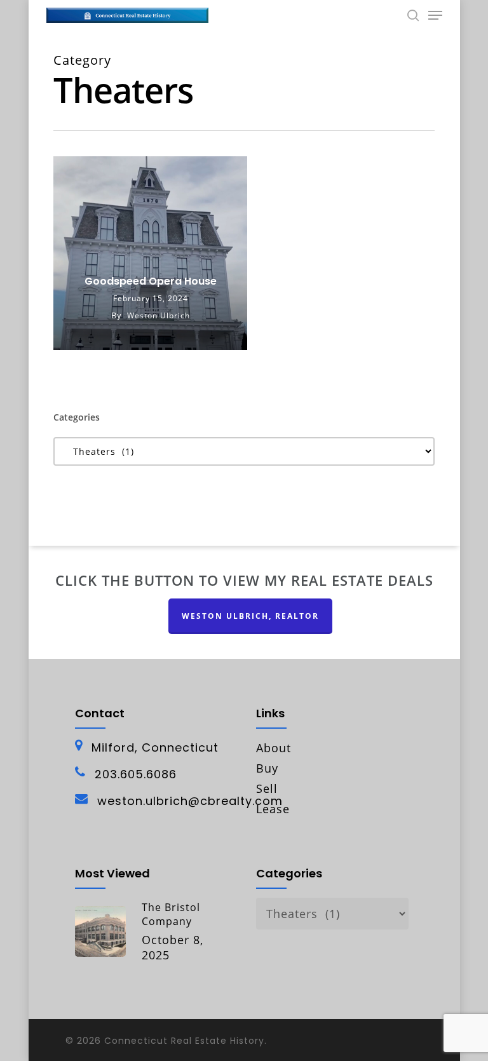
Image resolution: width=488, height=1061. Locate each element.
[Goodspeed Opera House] (150, 253)
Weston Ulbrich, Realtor (250, 616)
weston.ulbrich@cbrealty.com (190, 801)
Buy (267, 768)
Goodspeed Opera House (151, 281)
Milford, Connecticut (155, 747)
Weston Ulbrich (158, 315)
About (273, 747)
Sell (267, 788)
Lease (273, 808)
